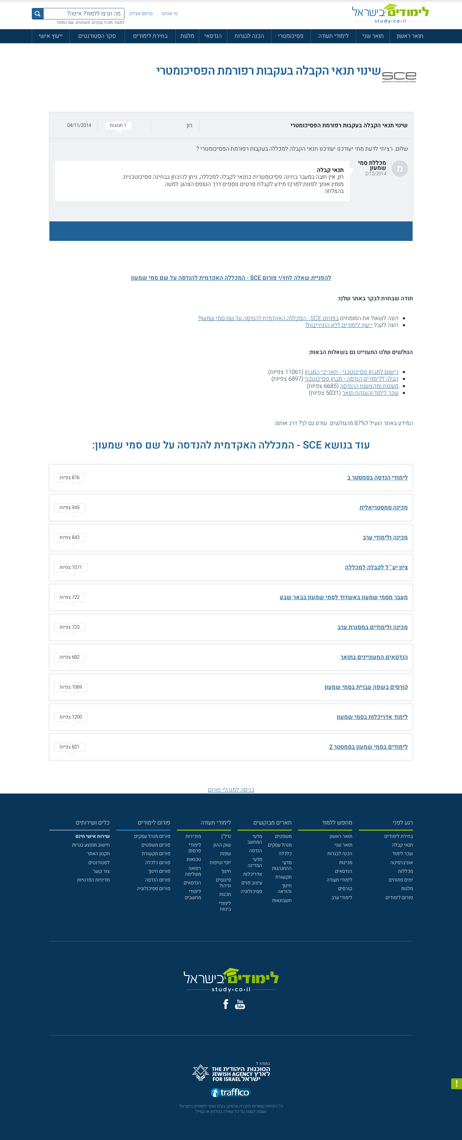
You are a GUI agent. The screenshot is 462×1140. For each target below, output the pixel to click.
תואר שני (373, 36)
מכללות (405, 871)
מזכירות (193, 836)
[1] (270, 423)
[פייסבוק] (225, 1004)
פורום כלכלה (157, 862)
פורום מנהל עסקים (152, 836)
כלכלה (285, 853)
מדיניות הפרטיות (93, 880)
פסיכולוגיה (251, 891)
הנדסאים (343, 871)
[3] (256, 423)
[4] (249, 423)
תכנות (225, 894)
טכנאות (194, 859)
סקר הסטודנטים (97, 36)
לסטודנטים (99, 862)
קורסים (345, 888)
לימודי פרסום (194, 847)
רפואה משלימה (193, 871)
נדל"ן (226, 836)
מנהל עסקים (280, 845)
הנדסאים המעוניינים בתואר (374, 657)
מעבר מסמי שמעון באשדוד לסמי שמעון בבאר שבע (344, 597)
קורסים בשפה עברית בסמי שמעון (366, 687)
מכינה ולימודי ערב (385, 537)
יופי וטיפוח (220, 862)
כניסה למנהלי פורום (231, 790)
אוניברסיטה (401, 862)
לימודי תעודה (333, 36)
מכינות (345, 862)
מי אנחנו (169, 13)
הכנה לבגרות (249, 36)
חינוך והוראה (285, 888)
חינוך (226, 871)
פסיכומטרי (291, 36)
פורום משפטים (155, 845)
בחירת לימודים (150, 36)
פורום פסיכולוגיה (153, 888)
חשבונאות (282, 900)
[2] (263, 423)
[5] (241, 423)
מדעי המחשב (254, 839)
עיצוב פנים (251, 883)
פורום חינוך (159, 871)
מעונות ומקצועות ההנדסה (369, 386)
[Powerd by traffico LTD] (231, 1093)
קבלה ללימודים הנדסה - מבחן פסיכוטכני (351, 379)
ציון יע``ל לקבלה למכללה (376, 567)
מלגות (187, 36)
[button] (231, 125)
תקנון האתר (98, 853)
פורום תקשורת (156, 853)
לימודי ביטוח (225, 906)
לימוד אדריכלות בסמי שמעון (372, 717)
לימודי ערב (341, 897)
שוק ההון (222, 845)
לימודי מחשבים (193, 894)
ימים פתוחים (401, 880)
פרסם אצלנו (141, 13)
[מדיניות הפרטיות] (456, 1083)
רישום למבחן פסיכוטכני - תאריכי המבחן (351, 372)
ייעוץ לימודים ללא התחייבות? (338, 325)
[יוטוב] (240, 1004)
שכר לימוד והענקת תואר (370, 393)
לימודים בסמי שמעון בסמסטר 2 (368, 747)
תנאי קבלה (402, 845)
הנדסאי (213, 36)
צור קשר (101, 871)
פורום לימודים (399, 897)
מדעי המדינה (255, 862)
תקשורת (283, 877)
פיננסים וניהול (223, 882)
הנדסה (255, 850)
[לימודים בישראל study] (390, 13)
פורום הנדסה (157, 880)
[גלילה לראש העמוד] (456, 1120)
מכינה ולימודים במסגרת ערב (372, 627)
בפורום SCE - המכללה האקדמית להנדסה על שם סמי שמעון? (268, 318)
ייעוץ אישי (51, 36)
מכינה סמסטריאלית (383, 507)
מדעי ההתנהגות (282, 865)
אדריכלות (252, 874)
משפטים (283, 836)
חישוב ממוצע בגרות (91, 845)
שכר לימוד (402, 853)
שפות (225, 853)
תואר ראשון (410, 36)
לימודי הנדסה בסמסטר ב (377, 477)
